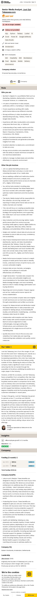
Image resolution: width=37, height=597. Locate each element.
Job (14, 81)
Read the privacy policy (7, 589)
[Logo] (5, 2)
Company (24, 81)
